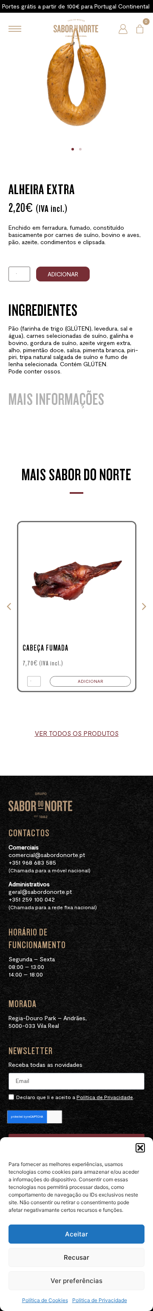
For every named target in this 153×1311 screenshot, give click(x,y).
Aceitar (76, 1234)
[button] (140, 1148)
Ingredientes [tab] (43, 310)
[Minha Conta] (123, 29)
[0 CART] (139, 29)
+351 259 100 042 (31, 899)
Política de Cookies (45, 1300)
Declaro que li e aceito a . (75, 1097)
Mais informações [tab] (56, 399)
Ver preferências (76, 1281)
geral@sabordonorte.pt (40, 891)
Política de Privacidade (104, 1097)
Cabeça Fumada (45, 647)
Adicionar (63, 274)
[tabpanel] (76, 355)
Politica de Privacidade (99, 1300)
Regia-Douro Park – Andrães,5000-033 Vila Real (47, 1021)
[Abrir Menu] (14, 28)
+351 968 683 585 (32, 862)
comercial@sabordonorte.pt (46, 854)
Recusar (76, 1257)
